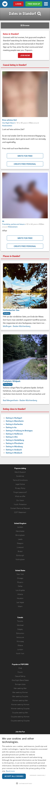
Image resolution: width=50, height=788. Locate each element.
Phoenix (20, 582)
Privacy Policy (20, 488)
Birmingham (20, 535)
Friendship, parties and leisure (13, 224)
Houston (20, 598)
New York (20, 574)
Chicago (20, 578)
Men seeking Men (20, 688)
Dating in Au (11, 427)
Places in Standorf (11, 256)
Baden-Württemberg (21, 326)
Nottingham (20, 559)
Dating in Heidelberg (15, 440)
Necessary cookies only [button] (37, 775)
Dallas (20, 586)
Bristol (20, 551)
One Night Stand (8, 123)
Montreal (20, 625)
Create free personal (25, 164)
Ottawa (20, 645)
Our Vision (20, 500)
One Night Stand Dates (20, 680)
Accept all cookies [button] (14, 776)
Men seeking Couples (20, 696)
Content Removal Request (20, 508)
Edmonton (20, 633)
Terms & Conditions (20, 480)
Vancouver (20, 637)
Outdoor (7, 313)
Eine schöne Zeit (9, 120)
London (20, 527)
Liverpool (20, 547)
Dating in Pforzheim (14, 443)
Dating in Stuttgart (14, 418)
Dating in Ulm (12, 437)
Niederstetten (7, 126)
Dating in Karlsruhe (14, 424)
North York (20, 654)
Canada (20, 617)
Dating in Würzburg (14, 446)
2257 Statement (20, 512)
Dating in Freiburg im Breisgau (19, 430)
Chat (20, 668)
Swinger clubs (20, 684)
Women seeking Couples (20, 709)
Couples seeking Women (20, 717)
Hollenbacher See (11, 310)
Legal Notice (20, 484)
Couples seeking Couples (20, 721)
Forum (20, 672)
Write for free (25, 156)
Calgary (20, 629)
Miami (20, 606)
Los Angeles (20, 590)
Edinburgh (20, 555)
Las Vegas (20, 602)
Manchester (20, 531)
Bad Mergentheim (10, 400)
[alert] (25, 761)
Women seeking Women (20, 705)
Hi (3, 221)
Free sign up (34, 4)
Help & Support (20, 472)
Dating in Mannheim (15, 421)
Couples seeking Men (20, 713)
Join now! (25, 55)
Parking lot (8, 384)
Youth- (16, 504)
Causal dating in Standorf (15, 65)
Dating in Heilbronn (14, 434)
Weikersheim (13, 227)
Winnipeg (20, 641)
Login (18, 4)
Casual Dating (20, 676)
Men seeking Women (20, 692)
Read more (10, 771)
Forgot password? (20, 492)
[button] (25, 783)
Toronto (20, 621)
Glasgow (20, 543)
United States (20, 570)
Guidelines (20, 476)
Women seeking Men (20, 700)
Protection (23, 504)
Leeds (20, 539)
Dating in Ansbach (14, 450)
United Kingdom (20, 523)
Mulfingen (7, 326)
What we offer (20, 496)
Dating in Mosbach (14, 453)
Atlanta (20, 594)
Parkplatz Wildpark (11, 381)
